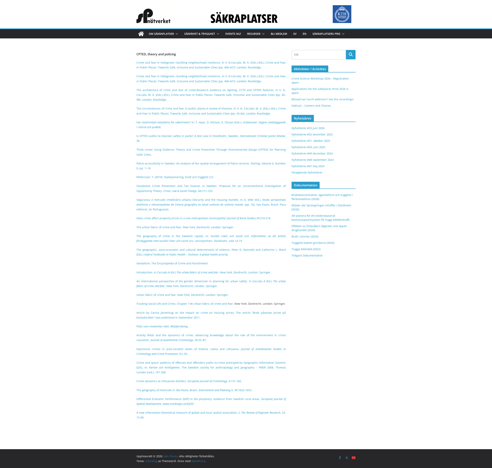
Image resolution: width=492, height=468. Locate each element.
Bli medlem (279, 34)
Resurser (253, 34)
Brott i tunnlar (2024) (305, 236)
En (304, 34)
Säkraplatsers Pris (326, 34)
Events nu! (233, 34)
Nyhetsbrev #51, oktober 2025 (311, 141)
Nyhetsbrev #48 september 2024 (313, 160)
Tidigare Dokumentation (307, 255)
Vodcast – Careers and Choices (311, 105)
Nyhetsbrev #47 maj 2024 (308, 166)
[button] (176, 34)
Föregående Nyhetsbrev (307, 172)
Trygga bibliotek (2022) (306, 249)
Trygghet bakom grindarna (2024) (313, 243)
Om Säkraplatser (161, 34)
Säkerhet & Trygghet (199, 34)
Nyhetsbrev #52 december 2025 (312, 134)
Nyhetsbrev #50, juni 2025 (308, 147)
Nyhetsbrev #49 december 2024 (312, 153)
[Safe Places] (141, 33)
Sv (295, 34)
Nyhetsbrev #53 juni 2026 (308, 128)
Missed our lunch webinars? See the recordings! (323, 99)
